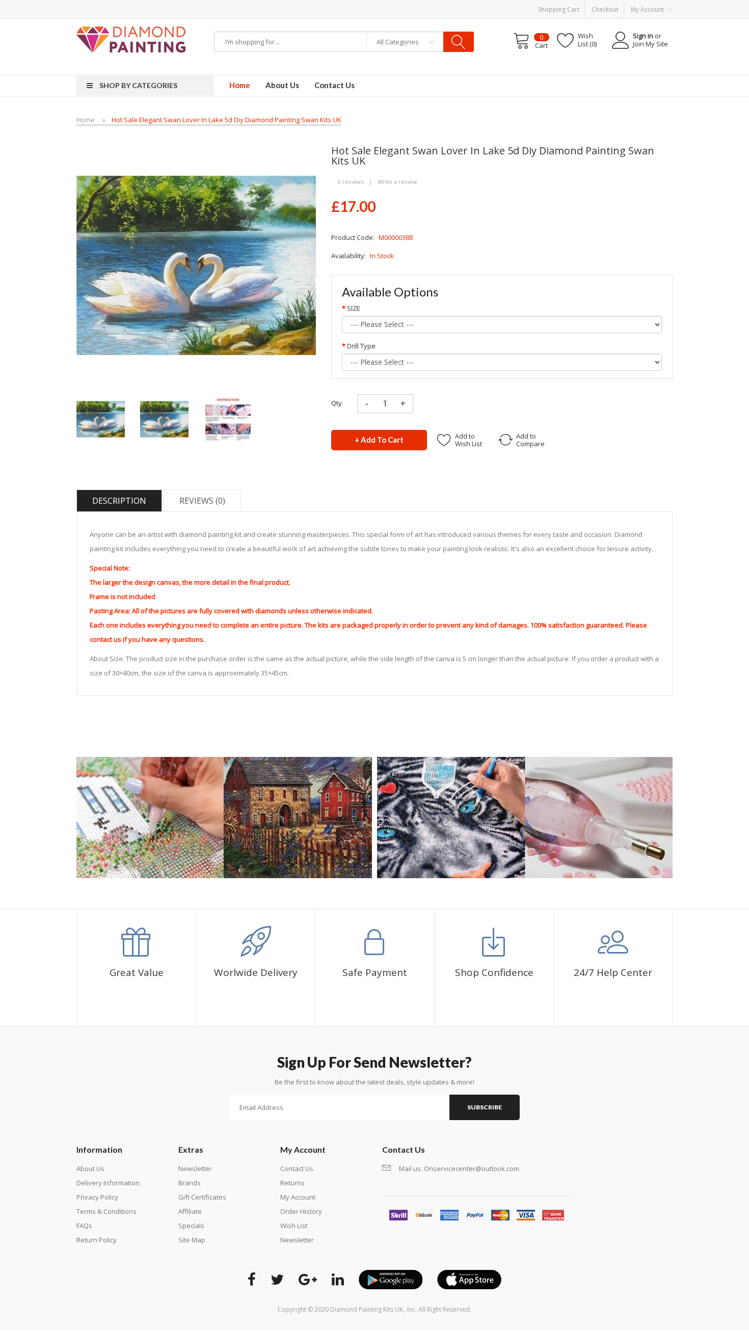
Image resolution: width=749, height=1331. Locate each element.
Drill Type (361, 345)
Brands (189, 1182)
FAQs (84, 1225)
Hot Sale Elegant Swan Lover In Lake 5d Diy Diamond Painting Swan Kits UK (226, 119)
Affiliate (190, 1211)
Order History (301, 1211)
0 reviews (351, 181)
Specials (191, 1225)
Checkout (605, 9)
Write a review (397, 181)
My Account (297, 1197)
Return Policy (96, 1239)
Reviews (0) (202, 500)
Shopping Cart (558, 9)
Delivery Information (108, 1182)
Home (85, 119)
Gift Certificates (202, 1197)
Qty (336, 403)
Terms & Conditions (106, 1211)
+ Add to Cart (379, 439)
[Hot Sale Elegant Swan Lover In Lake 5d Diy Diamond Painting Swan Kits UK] (100, 418)
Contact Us (296, 1168)
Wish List (293, 1225)
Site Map (191, 1239)
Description (119, 500)
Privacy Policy (97, 1197)
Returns (292, 1182)
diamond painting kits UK (366, 1309)
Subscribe (484, 1107)
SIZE (353, 308)
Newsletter (195, 1168)
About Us (90, 1168)
